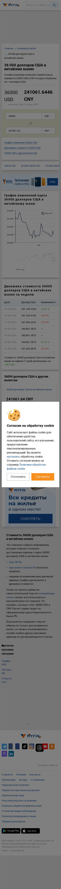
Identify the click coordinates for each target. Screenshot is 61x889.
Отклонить (18, 476)
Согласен (42, 476)
